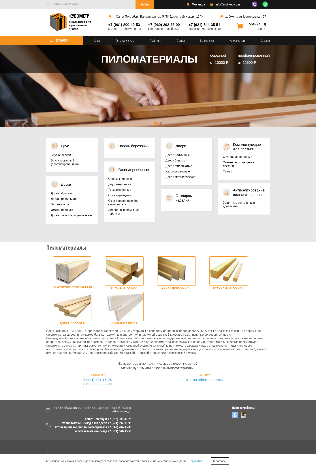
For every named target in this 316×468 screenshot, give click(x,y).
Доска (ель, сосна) (176, 287)
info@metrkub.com (227, 4)
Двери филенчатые (178, 166)
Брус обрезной (61, 155)
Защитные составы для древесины (239, 204)
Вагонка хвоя (60, 204)
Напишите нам (237, 40)
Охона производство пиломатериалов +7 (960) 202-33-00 (93, 427)
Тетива (227, 171)
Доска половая (72, 323)
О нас (97, 40)
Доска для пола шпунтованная (72, 215)
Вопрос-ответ (207, 40)
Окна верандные (119, 195)
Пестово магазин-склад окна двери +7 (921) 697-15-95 (95, 423)
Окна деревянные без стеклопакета (123, 202)
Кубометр (79, 16)
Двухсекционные (119, 184)
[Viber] (255, 5)
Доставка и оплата (125, 40)
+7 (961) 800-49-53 (124, 25)
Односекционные (120, 178)
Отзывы (181, 40)
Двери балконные (177, 155)
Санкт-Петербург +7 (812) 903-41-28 (108, 419)
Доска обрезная (61, 193)
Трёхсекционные (119, 189)
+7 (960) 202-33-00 (164, 25)
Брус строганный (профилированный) (65, 162)
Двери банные (175, 160)
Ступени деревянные (237, 156)
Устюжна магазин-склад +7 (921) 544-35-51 (103, 431)
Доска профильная (64, 198)
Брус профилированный (72, 287)
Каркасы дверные (177, 171)
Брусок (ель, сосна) (228, 287)
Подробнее (196, 461)
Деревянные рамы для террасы (124, 211)
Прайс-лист (155, 40)
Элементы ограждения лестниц (238, 164)
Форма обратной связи (205, 380)
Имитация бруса (62, 209)
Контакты (265, 40)
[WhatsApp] (265, 5)
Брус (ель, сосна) (124, 287)
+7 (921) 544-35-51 (204, 25)
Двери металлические (180, 176)
